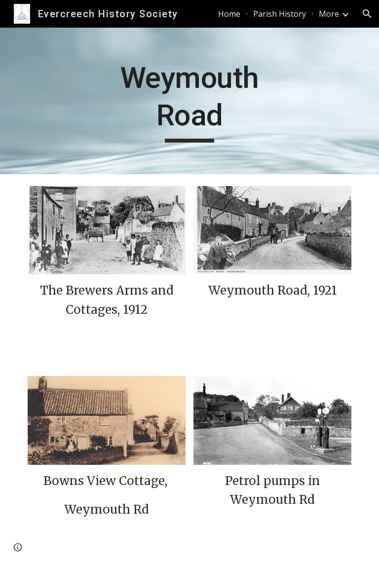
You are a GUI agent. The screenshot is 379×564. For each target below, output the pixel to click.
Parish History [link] (279, 13)
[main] (189, 101)
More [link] (329, 13)
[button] (367, 14)
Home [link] (229, 13)
